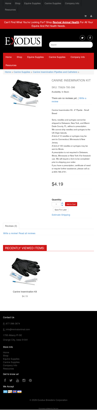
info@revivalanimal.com (18, 329)
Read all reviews (27, 233)
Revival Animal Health (66, 22)
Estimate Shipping (61, 214)
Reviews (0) (11, 225)
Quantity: (57, 199)
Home (8, 3)
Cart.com (55, 408)
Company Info (72, 3)
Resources (10, 9)
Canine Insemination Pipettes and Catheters (55, 71)
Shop (17, 3)
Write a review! (10, 233)
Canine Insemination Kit (25, 291)
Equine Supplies (32, 3)
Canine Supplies (53, 3)
